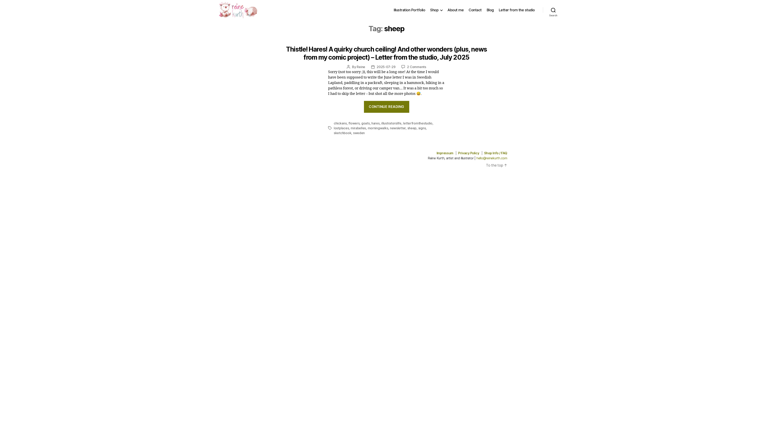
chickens (340, 123)
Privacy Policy (468, 153)
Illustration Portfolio (409, 10)
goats (365, 123)
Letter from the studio (517, 10)
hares (375, 123)
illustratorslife (391, 123)
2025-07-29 (386, 67)
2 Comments (416, 67)
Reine (361, 67)
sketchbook (342, 133)
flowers (354, 123)
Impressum (445, 153)
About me (455, 10)
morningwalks (378, 128)
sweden (359, 133)
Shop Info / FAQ (495, 153)
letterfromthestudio (417, 123)
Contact (475, 10)
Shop (434, 10)
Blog (490, 10)
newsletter (398, 128)
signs (422, 128)
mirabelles (358, 128)
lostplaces (341, 128)
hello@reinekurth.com (491, 158)
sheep (412, 128)
